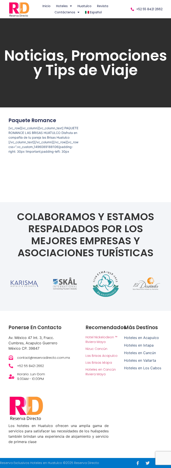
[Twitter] (147, 463)
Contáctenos (65, 12)
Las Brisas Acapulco (102, 355)
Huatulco (84, 6)
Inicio (47, 6)
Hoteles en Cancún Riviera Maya (101, 371)
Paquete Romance (32, 120)
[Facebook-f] (137, 463)
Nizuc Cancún (96, 349)
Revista (102, 6)
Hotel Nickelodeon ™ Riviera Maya (101, 339)
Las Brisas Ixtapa (99, 362)
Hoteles (62, 6)
